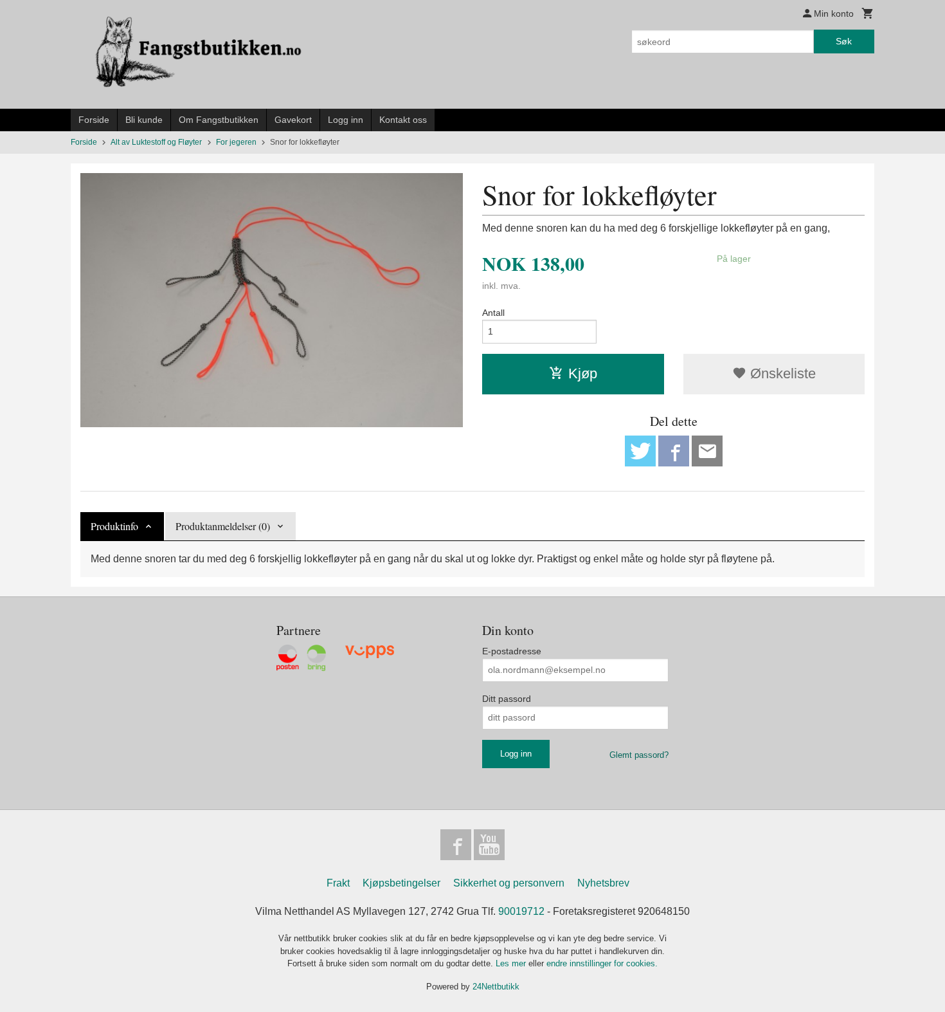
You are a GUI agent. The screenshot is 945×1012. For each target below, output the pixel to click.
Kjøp (582, 373)
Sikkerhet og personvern (508, 883)
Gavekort (293, 120)
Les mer (512, 963)
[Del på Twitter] (640, 451)
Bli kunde (144, 120)
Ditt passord (506, 699)
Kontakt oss (403, 120)
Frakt (338, 883)
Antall (493, 313)
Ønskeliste (781, 373)
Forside (93, 120)
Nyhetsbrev (603, 883)
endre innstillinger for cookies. (602, 963)
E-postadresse (511, 651)
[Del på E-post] (707, 451)
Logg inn (345, 120)
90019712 (521, 911)
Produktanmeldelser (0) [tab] (223, 526)
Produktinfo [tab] (114, 526)
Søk (844, 41)
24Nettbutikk (496, 986)
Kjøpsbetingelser (401, 883)
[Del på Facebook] (673, 451)
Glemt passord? (639, 755)
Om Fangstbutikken (218, 120)
